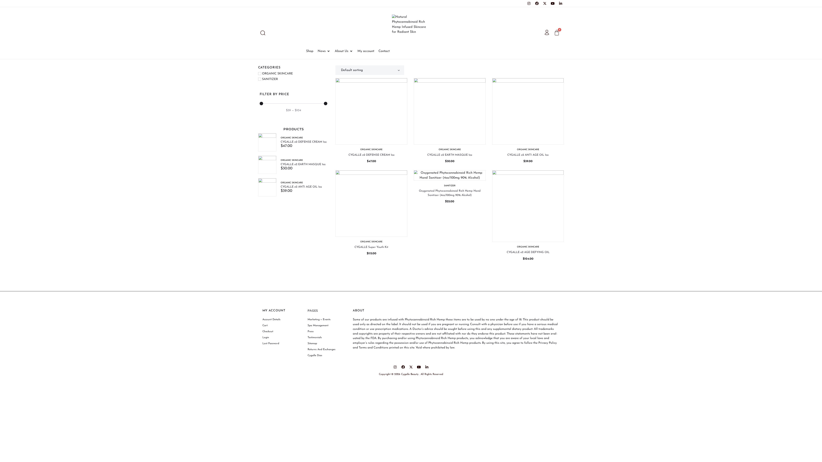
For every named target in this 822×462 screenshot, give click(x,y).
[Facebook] (536, 3)
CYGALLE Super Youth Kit (371, 247)
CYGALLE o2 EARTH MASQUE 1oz (303, 164)
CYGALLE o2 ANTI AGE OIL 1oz (301, 186)
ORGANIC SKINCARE (292, 138)
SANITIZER (450, 186)
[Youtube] (552, 3)
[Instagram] (529, 3)
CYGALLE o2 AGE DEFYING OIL (528, 252)
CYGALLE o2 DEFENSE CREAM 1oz (304, 142)
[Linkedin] (560, 3)
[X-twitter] (544, 3)
